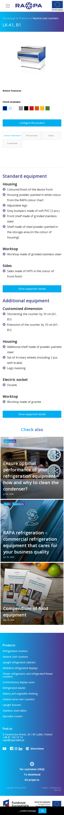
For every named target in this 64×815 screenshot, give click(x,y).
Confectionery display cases (19, 682)
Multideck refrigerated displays (20, 668)
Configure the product (32, 123)
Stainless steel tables (15, 710)
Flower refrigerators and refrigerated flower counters (28, 675)
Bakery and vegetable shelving (20, 693)
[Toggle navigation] (8, 5)
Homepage (9, 18)
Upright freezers (12, 705)
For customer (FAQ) (32, 769)
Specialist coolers (13, 716)
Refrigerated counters (15, 651)
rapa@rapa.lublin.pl (13, 740)
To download (32, 774)
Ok (42, 810)
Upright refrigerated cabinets (19, 662)
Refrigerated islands (14, 688)
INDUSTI (57, 790)
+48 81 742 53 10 (13, 737)
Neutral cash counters (45, 18)
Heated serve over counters (19, 699)
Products (24, 18)
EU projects (32, 779)
